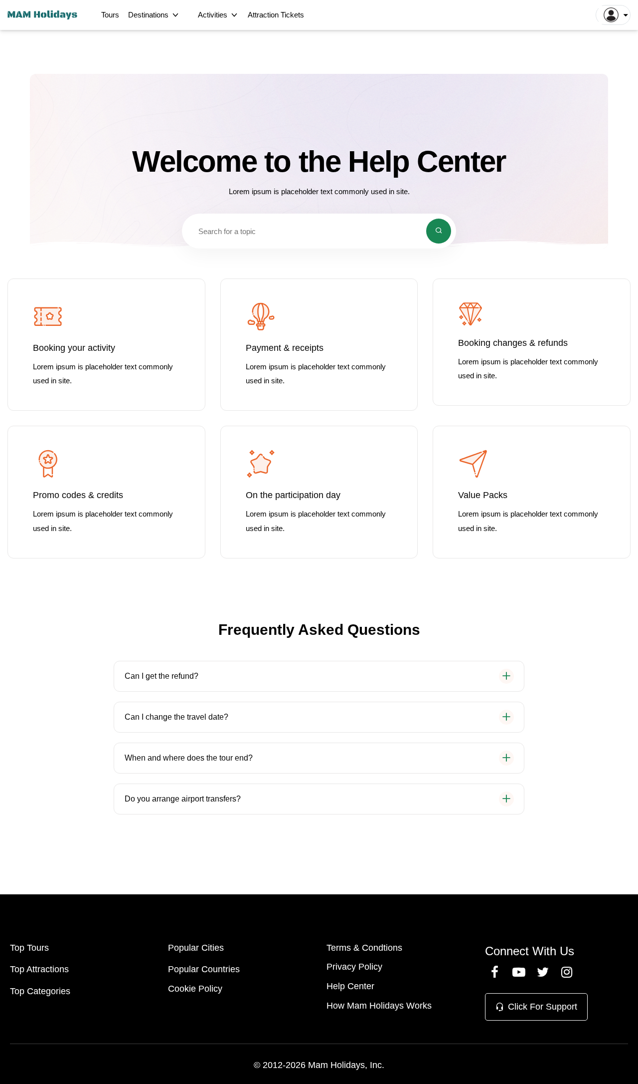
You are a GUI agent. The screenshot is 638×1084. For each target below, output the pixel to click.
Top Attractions (39, 969)
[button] (613, 15)
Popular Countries (204, 969)
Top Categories (40, 991)
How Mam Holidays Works (379, 1006)
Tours (110, 14)
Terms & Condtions (364, 948)
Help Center (350, 986)
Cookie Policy (195, 989)
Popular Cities (196, 948)
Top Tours (29, 948)
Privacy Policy (354, 967)
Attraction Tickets (276, 14)
